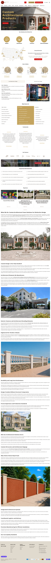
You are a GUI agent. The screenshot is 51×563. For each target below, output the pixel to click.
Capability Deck (36, 5)
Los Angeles (46, 56)
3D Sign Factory (31, 547)
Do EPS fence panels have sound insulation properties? (36, 181)
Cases (13, 5)
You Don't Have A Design (38, 81)
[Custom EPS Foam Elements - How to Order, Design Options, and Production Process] (25, 194)
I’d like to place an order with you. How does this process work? (12, 171)
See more (25, 209)
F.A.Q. (21, 549)
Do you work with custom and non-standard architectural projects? (12, 177)
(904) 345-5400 (43, 550)
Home (2, 5)
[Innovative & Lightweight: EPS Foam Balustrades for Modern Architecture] (9, 194)
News (26, 5)
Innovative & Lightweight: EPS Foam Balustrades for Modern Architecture (9, 202)
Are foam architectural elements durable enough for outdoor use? (38, 171)
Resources (21, 5)
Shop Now (11, 23)
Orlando (34, 56)
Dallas (42, 56)
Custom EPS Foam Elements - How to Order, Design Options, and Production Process (25, 202)
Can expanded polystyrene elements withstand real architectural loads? (38, 178)
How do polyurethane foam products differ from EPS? (36, 174)
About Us (29, 5)
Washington (39, 57)
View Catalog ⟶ (45, 27)
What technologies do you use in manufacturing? (10, 174)
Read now (8, 206)
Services (5, 5)
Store (9, 5)
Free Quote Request (38, 59)
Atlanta (40, 56)
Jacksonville (30, 56)
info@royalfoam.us (43, 552)
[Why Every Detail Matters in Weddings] (42, 194)
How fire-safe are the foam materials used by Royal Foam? (37, 184)
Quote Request (12, 546)
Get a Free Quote (5, 23)
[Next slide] (48, 194)
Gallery (16, 5)
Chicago (36, 57)
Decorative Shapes (32, 546)
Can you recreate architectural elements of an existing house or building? (12, 181)
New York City (32, 57)
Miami (37, 56)
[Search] (25, 2)
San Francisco (44, 57)
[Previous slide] (2, 194)
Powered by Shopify (3, 560)
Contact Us (42, 5)
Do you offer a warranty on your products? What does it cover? (12, 184)
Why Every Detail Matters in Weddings (42, 201)
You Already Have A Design (13, 81)
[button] (46, 2)
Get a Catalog (31, 2)
